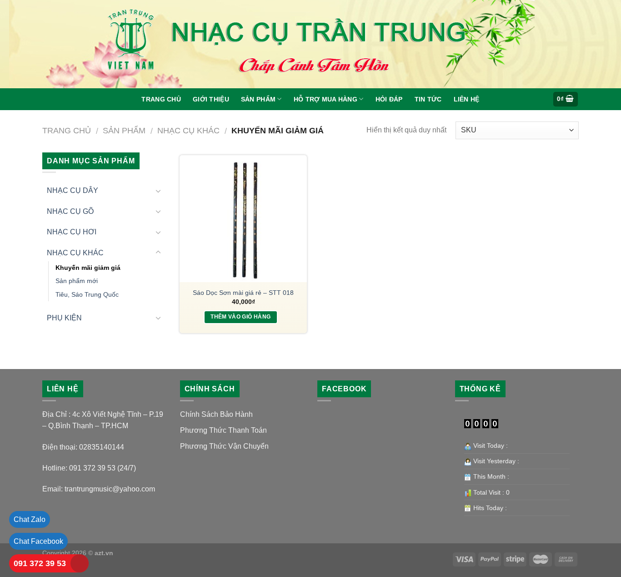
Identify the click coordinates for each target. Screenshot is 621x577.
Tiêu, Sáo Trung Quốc (87, 294)
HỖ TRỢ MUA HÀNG (325, 99)
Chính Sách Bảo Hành (216, 414)
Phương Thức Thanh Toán (223, 430)
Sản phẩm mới (76, 280)
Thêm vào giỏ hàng (240, 316)
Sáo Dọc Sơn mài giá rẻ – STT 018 (243, 292)
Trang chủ (66, 130)
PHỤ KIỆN (64, 318)
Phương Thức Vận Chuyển (224, 446)
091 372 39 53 (40, 563)
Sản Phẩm (258, 99)
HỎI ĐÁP (389, 99)
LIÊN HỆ (467, 99)
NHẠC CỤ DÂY (72, 190)
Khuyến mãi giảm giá (87, 267)
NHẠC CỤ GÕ (70, 211)
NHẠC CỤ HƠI (71, 232)
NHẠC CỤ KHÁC (188, 130)
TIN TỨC (428, 99)
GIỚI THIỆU (211, 99)
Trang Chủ (161, 99)
